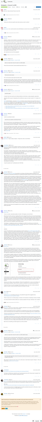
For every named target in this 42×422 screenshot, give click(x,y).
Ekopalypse (6, 18)
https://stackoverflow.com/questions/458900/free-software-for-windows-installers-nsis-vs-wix (21, 108)
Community (10, 1)
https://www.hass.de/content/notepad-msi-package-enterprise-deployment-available (18, 385)
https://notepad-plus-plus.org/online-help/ (11, 295)
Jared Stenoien (6, 379)
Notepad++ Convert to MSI (15, 60)
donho (5, 291)
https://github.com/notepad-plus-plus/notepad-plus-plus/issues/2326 (15, 371)
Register (3, 408)
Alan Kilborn (6, 58)
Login (6, 408)
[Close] (40, 399)
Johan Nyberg (6, 145)
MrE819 (5, 9)
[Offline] (2, 10)
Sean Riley (5, 306)
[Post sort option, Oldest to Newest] (34, 7)
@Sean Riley (10, 210)
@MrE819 (10, 18)
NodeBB (20, 415)
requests (7, 130)
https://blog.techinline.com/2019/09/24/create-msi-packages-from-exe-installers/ (19, 106)
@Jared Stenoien (11, 393)
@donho (9, 306)
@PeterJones (11, 58)
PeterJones (5, 36)
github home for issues (13, 360)
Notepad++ (24, 413)
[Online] (2, 59)
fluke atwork (6, 330)
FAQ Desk (20, 279)
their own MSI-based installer (33, 230)
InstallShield (25, 103)
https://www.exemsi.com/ (10, 107)
